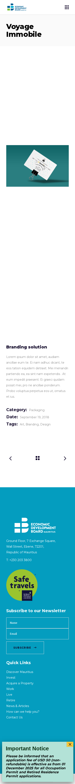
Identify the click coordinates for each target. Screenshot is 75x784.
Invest (10, 677)
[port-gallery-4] (37, 166)
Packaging (37, 410)
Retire (10, 700)
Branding (32, 424)
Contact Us (14, 717)
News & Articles (17, 706)
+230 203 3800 (20, 560)
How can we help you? (22, 712)
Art (22, 424)
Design (45, 424)
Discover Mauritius (19, 672)
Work (10, 689)
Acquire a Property (20, 683)
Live (9, 695)
